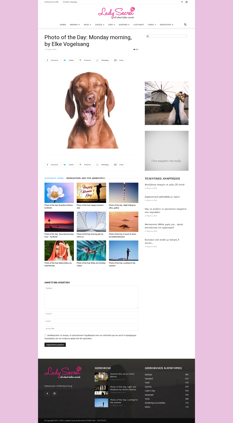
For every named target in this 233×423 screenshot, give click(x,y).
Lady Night (138, 25)
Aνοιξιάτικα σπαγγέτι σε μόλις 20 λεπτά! (164, 184)
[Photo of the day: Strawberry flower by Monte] (59, 193)
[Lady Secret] (116, 13)
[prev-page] (88, 271)
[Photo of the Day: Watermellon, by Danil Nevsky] (59, 250)
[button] (185, 25)
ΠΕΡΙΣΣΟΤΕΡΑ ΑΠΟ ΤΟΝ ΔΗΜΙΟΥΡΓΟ (85, 178)
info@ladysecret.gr (64, 386)
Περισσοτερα (165, 25)
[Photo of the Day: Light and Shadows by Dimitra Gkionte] (101, 390)
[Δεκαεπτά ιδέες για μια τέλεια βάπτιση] (101, 377)
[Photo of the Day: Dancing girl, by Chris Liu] (91, 222)
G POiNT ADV (90, 420)
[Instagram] (186, 2)
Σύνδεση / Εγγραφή (70, 2)
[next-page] (93, 271)
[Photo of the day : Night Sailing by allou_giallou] (123, 193)
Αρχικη (63, 25)
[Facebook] (182, 2)
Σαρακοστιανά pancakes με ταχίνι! (162, 196)
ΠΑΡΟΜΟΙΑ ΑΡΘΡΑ (54, 178)
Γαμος (151, 25)
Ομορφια (74, 25)
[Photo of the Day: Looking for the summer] (123, 250)
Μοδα (86, 25)
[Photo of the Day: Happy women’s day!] (91, 193)
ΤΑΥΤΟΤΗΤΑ (101, 420)
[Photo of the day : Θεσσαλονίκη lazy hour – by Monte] (59, 222)
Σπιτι (110, 25)
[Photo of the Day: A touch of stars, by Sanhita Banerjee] (123, 222)
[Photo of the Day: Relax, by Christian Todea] (91, 250)
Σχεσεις (98, 25)
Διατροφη (123, 25)
